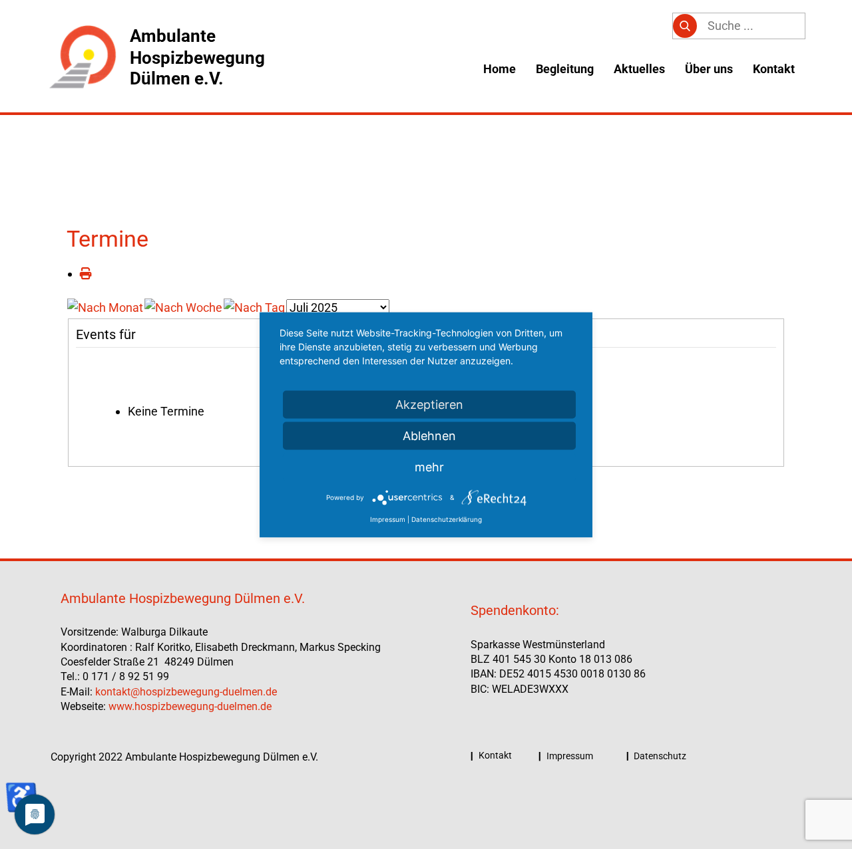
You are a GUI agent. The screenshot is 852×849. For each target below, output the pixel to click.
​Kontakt (494, 755)
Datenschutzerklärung (446, 519)
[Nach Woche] (183, 307)
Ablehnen (429, 435)
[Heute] (254, 307)
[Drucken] (86, 274)
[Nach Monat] (105, 307)
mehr (429, 466)
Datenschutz (659, 756)
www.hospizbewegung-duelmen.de (190, 706)
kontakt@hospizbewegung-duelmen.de (186, 691)
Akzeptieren (429, 404)
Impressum (568, 756)
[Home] (82, 58)
